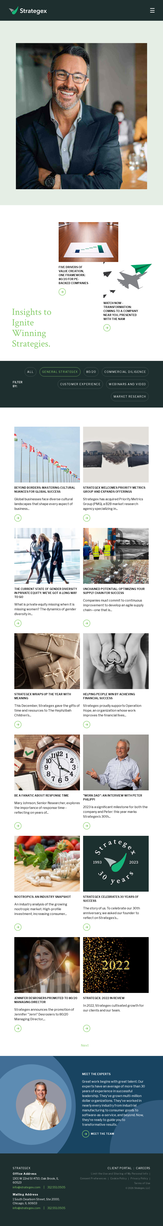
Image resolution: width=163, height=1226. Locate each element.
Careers (143, 1168)
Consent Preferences (93, 1178)
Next (85, 1045)
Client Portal (120, 1168)
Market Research (130, 396)
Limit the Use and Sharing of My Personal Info (119, 1173)
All (30, 371)
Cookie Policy (118, 1178)
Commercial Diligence (125, 371)
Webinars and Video (127, 384)
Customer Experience (80, 384)
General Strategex (60, 371)
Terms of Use (142, 1183)
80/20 (91, 371)
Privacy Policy (139, 1178)
